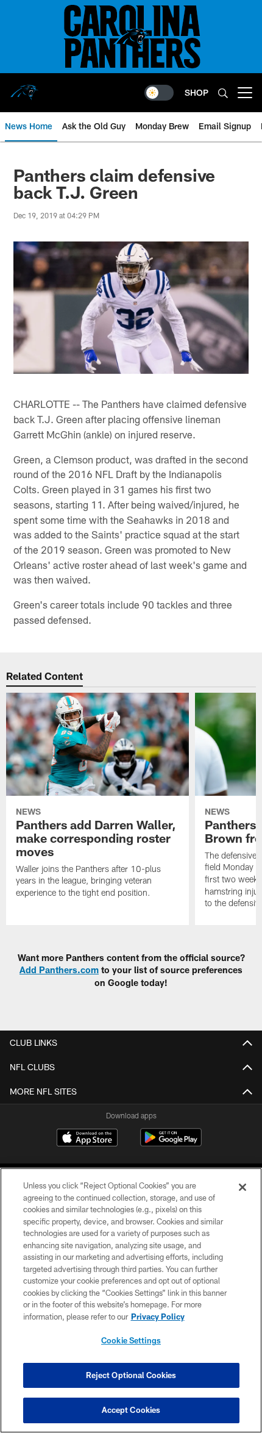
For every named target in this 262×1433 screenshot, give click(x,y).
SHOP (196, 92)
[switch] (159, 93)
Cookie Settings (131, 1340)
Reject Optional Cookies (131, 1375)
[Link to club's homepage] (24, 88)
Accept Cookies (131, 1410)
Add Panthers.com (59, 970)
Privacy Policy (158, 1316)
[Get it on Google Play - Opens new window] (171, 1144)
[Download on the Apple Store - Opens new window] (87, 1139)
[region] (131, 1300)
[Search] (223, 93)
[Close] (242, 1187)
